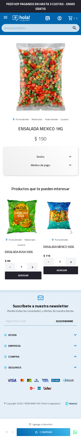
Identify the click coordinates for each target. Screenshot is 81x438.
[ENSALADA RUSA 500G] (21, 216)
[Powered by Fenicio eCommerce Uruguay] (71, 403)
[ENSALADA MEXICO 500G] (59, 216)
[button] (74, 28)
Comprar (46, 432)
